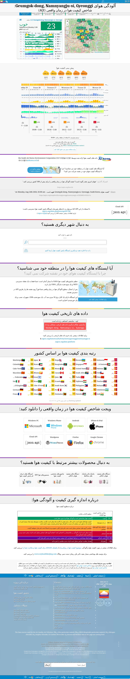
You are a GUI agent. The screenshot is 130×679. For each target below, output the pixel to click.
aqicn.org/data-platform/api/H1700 (56, 211)
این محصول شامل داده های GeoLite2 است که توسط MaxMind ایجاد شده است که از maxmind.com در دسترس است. (72, 593)
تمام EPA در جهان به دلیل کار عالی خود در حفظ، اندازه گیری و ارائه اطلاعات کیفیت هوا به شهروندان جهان (73, 588)
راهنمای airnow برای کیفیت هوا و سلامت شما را (40, 548)
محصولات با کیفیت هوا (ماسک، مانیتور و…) (26, 616)
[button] (87, 32)
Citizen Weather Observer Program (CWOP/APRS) (64, 642)
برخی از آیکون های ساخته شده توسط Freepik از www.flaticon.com (69, 611)
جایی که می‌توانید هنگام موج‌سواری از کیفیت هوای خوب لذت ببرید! (72, 624)
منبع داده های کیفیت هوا (21, 610)
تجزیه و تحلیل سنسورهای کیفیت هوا (24, 601)
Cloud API (33, 436)
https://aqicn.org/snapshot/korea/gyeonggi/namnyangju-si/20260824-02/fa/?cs (65, 195)
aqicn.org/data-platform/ (65, 342)
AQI (46, 20)
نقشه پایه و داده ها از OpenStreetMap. (66, 620)
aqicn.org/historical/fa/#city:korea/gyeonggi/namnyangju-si (66, 338)
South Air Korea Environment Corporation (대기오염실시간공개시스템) (65, 644)
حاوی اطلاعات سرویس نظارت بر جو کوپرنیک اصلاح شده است (72, 608)
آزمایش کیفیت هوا (19, 599)
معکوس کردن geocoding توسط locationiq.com (69, 618)
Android (75, 420)
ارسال (47, 665)
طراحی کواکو (58, 628)
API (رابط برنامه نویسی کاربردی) (24, 617)
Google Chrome (97, 437)
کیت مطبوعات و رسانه (20, 589)
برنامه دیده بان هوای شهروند (77, 605)
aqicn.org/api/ (42, 213)
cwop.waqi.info (62, 605)
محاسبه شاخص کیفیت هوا (21, 612)
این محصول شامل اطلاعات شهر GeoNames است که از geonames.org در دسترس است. (71, 599)
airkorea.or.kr (32, 160)
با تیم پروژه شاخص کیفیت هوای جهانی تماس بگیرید (29, 587)
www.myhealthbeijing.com (45, 554)
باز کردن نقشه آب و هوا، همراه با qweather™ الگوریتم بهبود (72, 602)
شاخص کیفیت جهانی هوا (83, 566)
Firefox (76, 437)
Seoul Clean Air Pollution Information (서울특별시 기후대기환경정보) (64, 646)
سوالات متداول (20, 605)
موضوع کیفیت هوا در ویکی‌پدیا (70, 548)
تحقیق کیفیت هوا (21, 592)
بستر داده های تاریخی (20, 619)
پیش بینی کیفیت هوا (20, 614)
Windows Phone (54, 420)
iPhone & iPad (96, 420)
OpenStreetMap (99, 52)
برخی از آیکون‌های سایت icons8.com (65, 615)
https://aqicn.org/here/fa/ (65, 187)
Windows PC (33, 420)
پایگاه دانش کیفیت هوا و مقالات (23, 597)
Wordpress (54, 437)
